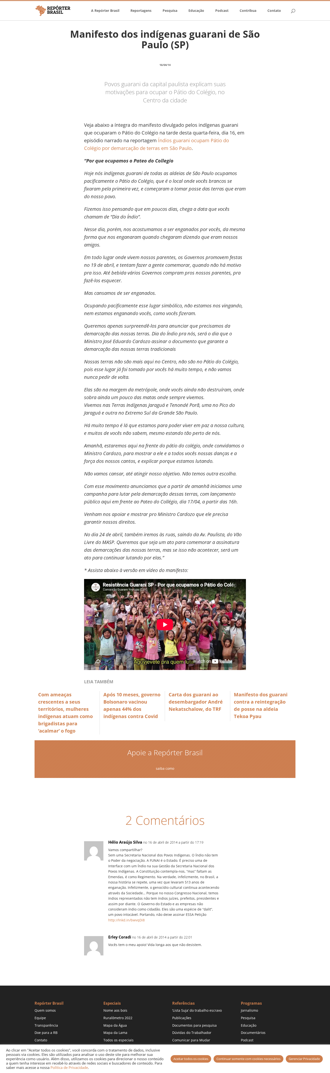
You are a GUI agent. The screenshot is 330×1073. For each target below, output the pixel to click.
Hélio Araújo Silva (125, 842)
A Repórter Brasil (105, 11)
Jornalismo (249, 1010)
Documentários (253, 1032)
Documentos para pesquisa (194, 1025)
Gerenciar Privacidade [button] (304, 1059)
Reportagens (140, 11)
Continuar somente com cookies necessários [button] (248, 1059)
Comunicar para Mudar (191, 1040)
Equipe (40, 1018)
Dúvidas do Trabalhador (191, 1032)
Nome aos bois (115, 1010)
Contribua (248, 11)
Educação (196, 11)
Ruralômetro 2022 (117, 1018)
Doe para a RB (46, 1032)
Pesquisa (170, 11)
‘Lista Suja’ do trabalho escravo (197, 1010)
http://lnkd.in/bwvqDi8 (126, 920)
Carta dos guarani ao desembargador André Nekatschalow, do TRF (196, 701)
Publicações (181, 1018)
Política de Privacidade (69, 1067)
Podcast (222, 11)
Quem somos (45, 1010)
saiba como (165, 768)
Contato (274, 11)
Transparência (46, 1025)
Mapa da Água (115, 1025)
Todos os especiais (118, 1040)
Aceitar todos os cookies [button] (190, 1059)
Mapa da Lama (115, 1032)
